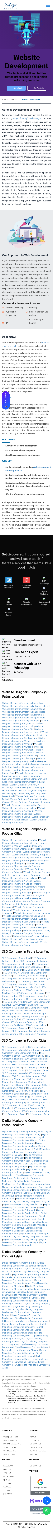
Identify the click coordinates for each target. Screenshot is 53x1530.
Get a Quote (18, 88)
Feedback (34, 1440)
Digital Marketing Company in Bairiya (20, 1239)
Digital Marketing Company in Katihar (31, 1321)
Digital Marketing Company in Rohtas (29, 1295)
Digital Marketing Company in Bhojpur (20, 1350)
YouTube (7, 1483)
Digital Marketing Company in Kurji (26, 1187)
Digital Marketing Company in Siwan (30, 1274)
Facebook (8, 1466)
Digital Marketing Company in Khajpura (31, 1202)
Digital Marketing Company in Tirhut (19, 1263)
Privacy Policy (37, 1447)
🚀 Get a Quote (5, 400)
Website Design (10, 1437)
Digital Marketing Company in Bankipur (31, 1237)
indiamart (8, 1494)
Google (7, 1487)
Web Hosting (9, 1454)
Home (5, 100)
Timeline (34, 1454)
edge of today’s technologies (27, 118)
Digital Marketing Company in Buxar (32, 1347)
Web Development (11, 1440)
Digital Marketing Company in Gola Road (23, 1205)
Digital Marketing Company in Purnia (19, 1298)
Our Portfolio (39, 88)
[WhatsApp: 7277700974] (47, 1511)
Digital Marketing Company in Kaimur (20, 1324)
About (33, 1437)
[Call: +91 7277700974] (47, 1500)
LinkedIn (7, 1469)
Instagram (8, 1476)
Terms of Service (38, 1451)
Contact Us (35, 1444)
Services (14, 100)
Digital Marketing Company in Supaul (19, 1277)
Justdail (7, 1490)
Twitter (7, 1473)
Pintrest (7, 1480)
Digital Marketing (12, 1444)
